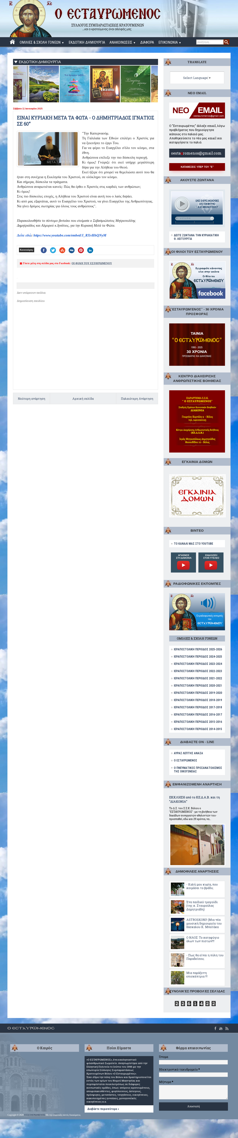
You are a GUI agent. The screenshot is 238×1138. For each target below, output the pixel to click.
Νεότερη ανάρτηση (31, 399)
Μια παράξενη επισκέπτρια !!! (197, 974)
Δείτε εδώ (24, 235)
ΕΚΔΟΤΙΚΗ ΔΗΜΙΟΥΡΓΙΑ (87, 42)
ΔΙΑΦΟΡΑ (147, 42)
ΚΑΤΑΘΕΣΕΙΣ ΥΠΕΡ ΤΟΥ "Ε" (197, 167)
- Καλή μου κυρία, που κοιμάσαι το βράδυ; (202, 886)
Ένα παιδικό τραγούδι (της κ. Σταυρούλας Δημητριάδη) (202, 905)
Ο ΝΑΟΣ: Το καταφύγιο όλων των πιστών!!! (202, 939)
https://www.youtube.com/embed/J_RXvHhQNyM (69, 235)
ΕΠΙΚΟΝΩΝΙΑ (169, 42)
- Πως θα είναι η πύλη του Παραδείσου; (204, 957)
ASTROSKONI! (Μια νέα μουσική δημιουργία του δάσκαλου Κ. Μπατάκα (204, 923)
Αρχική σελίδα (83, 399)
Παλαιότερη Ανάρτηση (137, 399)
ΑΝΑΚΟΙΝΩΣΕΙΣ (123, 42)
